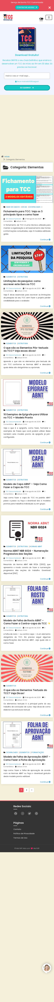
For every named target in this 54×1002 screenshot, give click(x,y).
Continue (44, 239)
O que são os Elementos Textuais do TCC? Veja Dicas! (25, 691)
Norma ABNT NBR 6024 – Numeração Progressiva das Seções (26, 552)
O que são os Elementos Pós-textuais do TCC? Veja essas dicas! (26, 349)
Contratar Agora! (26, 7)
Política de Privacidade (24, 833)
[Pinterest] (36, 813)
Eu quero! (26, 87)
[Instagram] (22, 813)
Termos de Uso (20, 838)
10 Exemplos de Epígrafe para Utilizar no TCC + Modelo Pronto (26, 416)
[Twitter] (29, 813)
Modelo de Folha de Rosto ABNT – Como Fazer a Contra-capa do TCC (25, 622)
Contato (17, 829)
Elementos (11, 277)
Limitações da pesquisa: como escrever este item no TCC (22, 282)
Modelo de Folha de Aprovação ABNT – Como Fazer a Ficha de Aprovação (27, 758)
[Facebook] (15, 813)
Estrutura (23, 277)
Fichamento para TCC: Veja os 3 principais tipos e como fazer (23, 213)
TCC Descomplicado (13, 219)
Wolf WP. (36, 848)
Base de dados (13, 207)
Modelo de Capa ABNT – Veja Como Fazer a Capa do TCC (25, 485)
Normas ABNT (36, 546)
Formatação (38, 752)
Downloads (34, 207)
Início (7, 156)
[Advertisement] (27, 127)
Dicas (24, 207)
